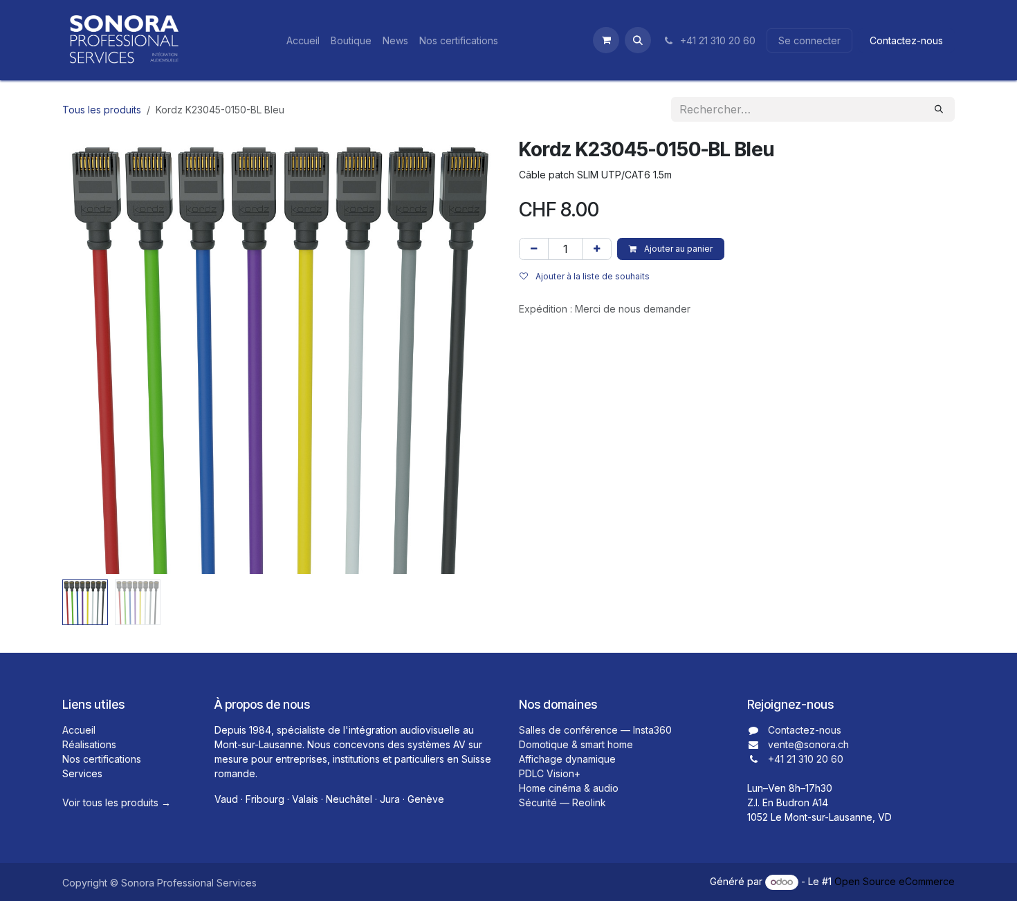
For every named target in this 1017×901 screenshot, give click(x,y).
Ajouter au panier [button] (677, 248)
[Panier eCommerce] (606, 40)
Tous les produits (101, 109)
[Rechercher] (939, 109)
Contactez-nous (906, 40)
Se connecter (809, 40)
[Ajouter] (597, 249)
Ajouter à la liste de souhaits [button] (591, 276)
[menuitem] (303, 40)
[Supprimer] (534, 249)
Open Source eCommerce (894, 881)
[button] (638, 40)
